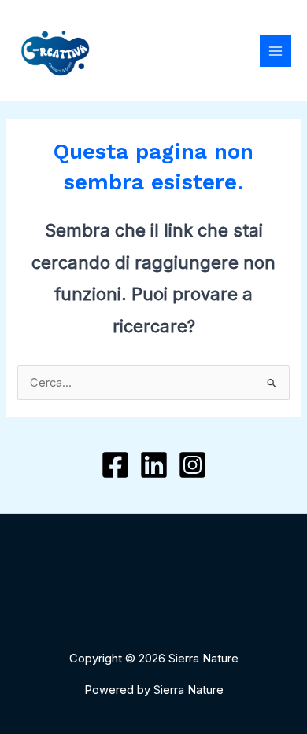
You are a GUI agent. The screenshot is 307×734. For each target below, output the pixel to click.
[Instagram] (192, 464)
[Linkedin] (153, 464)
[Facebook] (115, 464)
